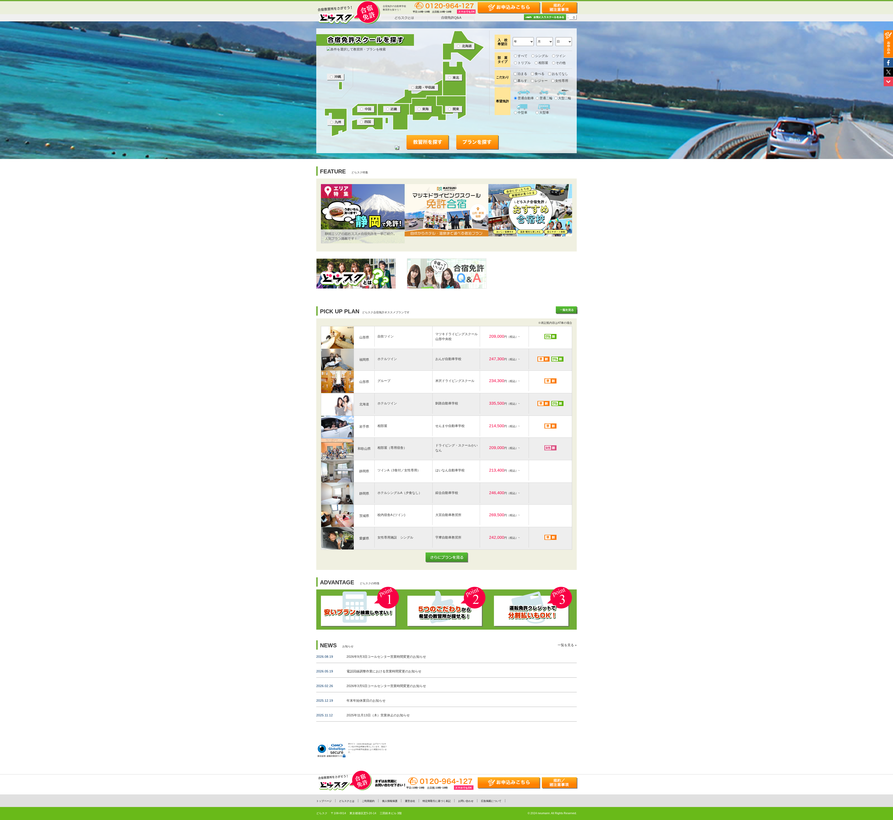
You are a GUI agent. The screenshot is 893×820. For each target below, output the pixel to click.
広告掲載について (491, 801)
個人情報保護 (389, 801)
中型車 (522, 112)
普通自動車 (526, 98)
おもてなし (560, 74)
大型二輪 (564, 98)
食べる (539, 74)
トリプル (524, 63)
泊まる (522, 74)
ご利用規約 (368, 801)
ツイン (561, 56)
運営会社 (410, 801)
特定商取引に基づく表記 (437, 801)
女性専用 (561, 81)
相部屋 (543, 63)
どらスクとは (346, 801)
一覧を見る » (567, 645)
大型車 (544, 112)
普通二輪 (546, 98)
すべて (522, 56)
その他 (561, 63)
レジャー (541, 81)
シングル (541, 56)
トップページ (324, 801)
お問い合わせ (465, 801)
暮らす (522, 81)
